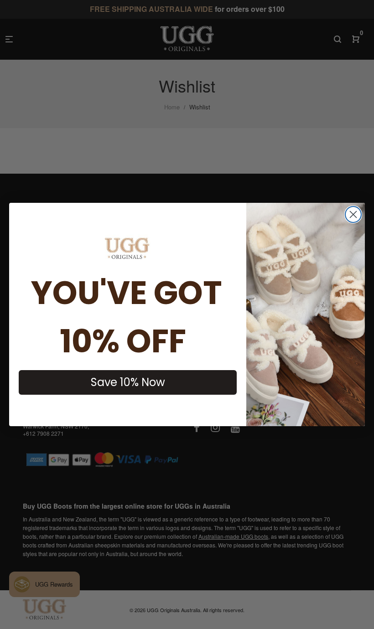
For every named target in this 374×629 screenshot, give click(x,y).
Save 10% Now (128, 382)
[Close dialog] (353, 214)
